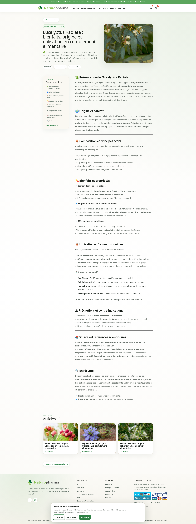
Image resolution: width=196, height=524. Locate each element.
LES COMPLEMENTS (88, 8)
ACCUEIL (76, 8)
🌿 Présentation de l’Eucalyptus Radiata (53, 87)
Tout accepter (85, 517)
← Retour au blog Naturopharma (56, 464)
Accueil (79, 484)
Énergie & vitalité (112, 488)
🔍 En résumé (51, 121)
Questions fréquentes (85, 501)
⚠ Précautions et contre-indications (54, 111)
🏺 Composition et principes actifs (55, 96)
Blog (78, 497)
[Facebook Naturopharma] (30, 500)
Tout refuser (59, 517)
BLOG (112, 8)
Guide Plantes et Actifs (54, 26)
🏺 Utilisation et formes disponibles (54, 105)
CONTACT (121, 8)
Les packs (80, 491)
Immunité (109, 494)
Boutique (80, 488)
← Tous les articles (51, 20)
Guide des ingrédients (85, 494)
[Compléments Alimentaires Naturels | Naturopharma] (53, 8)
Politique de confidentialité (149, 503)
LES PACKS (102, 8)
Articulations (110, 491)
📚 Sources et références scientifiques (54, 116)
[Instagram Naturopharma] (35, 500)
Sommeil (108, 497)
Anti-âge (108, 484)
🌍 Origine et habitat (53, 92)
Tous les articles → (52, 126)
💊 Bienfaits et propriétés (55, 101)
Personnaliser (71, 517)
